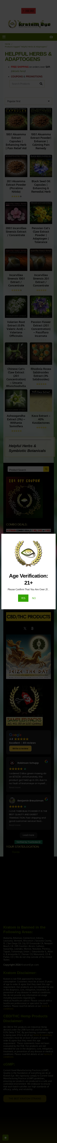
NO (34, 598)
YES (23, 598)
